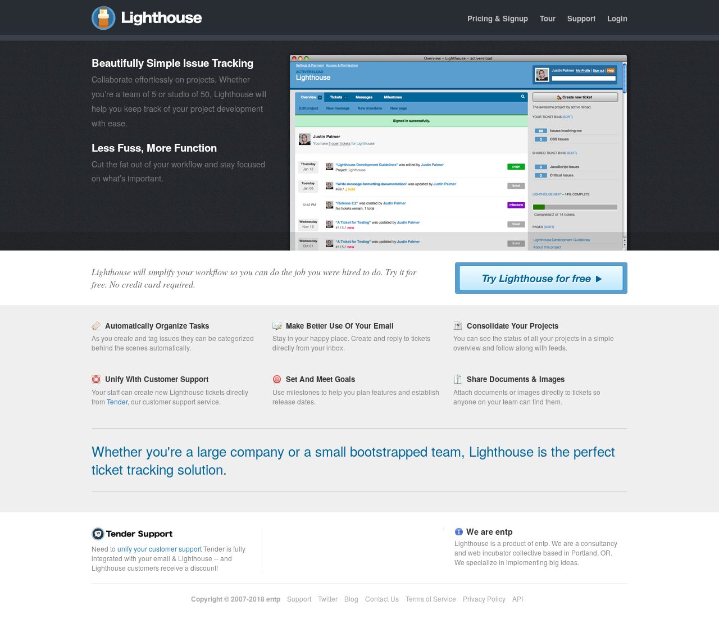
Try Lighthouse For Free (541, 278)
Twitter (328, 598)
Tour (548, 18)
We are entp (489, 531)
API (517, 598)
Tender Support (174, 534)
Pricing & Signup (497, 18)
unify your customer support (159, 548)
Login (617, 18)
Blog (351, 598)
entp (273, 599)
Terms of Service (431, 598)
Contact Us (382, 598)
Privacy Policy (484, 598)
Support (581, 18)
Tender (117, 401)
